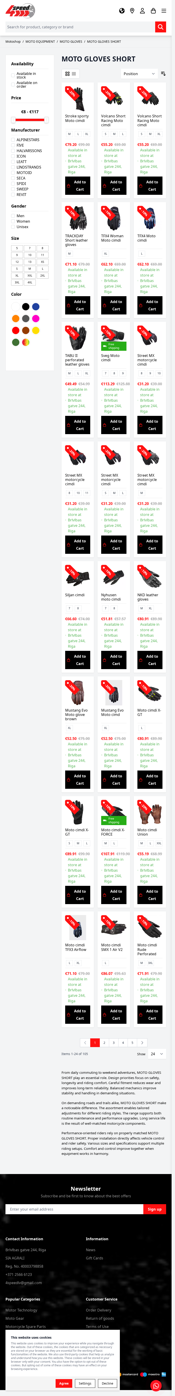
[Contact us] (156, 1385)
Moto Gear (14, 1318)
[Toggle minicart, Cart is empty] (153, 10)
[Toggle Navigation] (164, 11)
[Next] (142, 1042)
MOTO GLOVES (71, 41)
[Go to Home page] (20, 10)
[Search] (160, 26)
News (90, 1249)
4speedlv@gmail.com (23, 1282)
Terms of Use (97, 1326)
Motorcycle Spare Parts (25, 1326)
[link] (85, 1042)
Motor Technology (21, 1310)
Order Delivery (98, 1310)
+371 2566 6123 (18, 1274)
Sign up (155, 1209)
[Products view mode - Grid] (67, 74)
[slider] (13, 120)
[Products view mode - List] (74, 74)
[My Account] (142, 10)
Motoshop (13, 41)
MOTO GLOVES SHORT (104, 41)
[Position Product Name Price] (139, 74)
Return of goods (100, 1318)
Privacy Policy (97, 1334)
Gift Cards (94, 1258)
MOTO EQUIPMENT (40, 41)
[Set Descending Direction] (163, 74)
